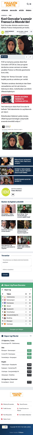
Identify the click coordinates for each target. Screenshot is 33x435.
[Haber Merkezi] (5, 192)
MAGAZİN (13, 10)
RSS (5, 427)
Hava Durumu (23, 404)
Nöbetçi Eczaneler (8, 404)
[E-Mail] (12, 194)
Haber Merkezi (16, 190)
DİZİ (10, 15)
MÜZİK (21, 10)
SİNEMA (28, 10)
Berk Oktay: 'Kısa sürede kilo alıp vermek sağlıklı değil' (23, 216)
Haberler (4, 15)
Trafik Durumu (7, 408)
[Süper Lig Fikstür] (31, 336)
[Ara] (28, 4)
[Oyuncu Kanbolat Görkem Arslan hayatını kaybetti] (24, 224)
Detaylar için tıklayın (16, 329)
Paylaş (5, 56)
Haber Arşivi (6, 419)
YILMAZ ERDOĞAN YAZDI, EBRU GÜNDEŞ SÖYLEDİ (23, 247)
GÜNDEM (4, 10)
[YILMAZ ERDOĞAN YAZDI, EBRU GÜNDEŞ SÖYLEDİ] (24, 240)
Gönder (5, 274)
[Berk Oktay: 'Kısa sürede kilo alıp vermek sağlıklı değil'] (24, 208)
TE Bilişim (20, 432)
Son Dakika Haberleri (25, 414)
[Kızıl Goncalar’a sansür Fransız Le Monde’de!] (16, 45)
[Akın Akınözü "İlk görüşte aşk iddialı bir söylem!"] (8, 240)
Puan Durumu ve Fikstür (23, 409)
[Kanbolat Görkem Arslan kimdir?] (8, 224)
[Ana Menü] (30, 4)
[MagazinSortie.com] (10, 4)
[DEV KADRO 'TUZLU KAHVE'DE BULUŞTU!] (8, 208)
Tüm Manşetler (7, 414)
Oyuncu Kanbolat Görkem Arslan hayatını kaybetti (22, 231)
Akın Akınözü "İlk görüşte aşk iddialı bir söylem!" (8, 247)
